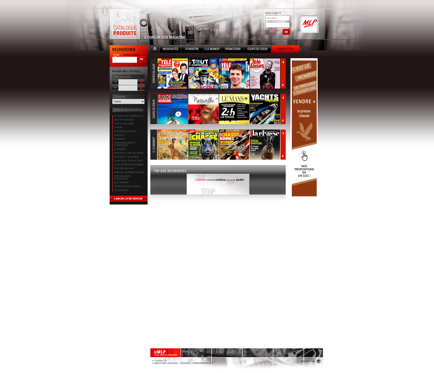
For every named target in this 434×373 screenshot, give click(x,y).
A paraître (192, 49)
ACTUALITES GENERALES (128, 116)
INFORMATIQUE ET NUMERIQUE (124, 144)
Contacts (160, 360)
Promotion (233, 49)
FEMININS (119, 139)
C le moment (212, 49)
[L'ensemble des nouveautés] (215, 73)
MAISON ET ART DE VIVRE (128, 153)
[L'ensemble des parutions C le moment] (215, 145)
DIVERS (118, 127)
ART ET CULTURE (123, 123)
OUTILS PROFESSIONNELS (129, 164)
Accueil (154, 49)
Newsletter (285, 49)
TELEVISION (121, 190)
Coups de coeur (257, 49)
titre (116, 55)
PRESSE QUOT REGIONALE (122, 177)
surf (228, 180)
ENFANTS (119, 135)
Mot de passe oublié (274, 31)
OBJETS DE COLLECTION (128, 160)
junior (232, 180)
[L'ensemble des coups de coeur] (215, 109)
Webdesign (308, 361)
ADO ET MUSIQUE (124, 119)
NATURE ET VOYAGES (126, 157)
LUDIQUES (120, 149)
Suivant (283, 85)
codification (131, 55)
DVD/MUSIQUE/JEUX (125, 131)
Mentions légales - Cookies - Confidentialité (183, 363)
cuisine (200, 179)
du (115, 81)
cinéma (220, 179)
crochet (210, 179)
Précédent (283, 62)
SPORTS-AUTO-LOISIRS (127, 186)
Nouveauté (170, 49)
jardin (240, 179)
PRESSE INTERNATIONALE (129, 172)
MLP (309, 24)
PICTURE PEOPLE (124, 168)
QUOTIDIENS (121, 182)
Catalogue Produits (125, 24)
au (115, 87)
